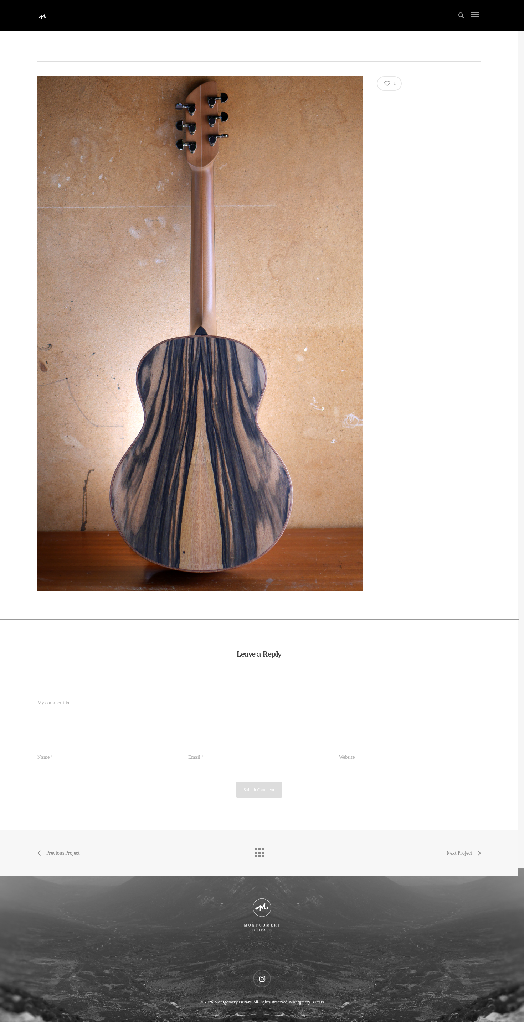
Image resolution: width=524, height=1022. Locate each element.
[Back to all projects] (259, 851)
